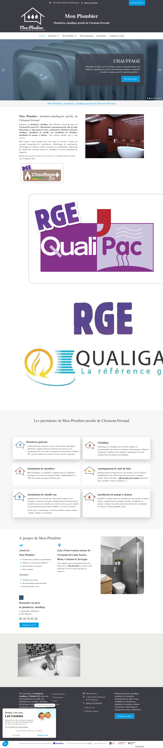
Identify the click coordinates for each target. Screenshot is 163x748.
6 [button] (157, 98)
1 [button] (147, 98)
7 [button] (159, 98)
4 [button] (153, 98)
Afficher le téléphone (91, 3)
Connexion (139, 746)
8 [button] (161, 98)
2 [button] (149, 98)
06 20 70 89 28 (28, 619)
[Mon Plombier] (33, 30)
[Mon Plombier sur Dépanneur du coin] (121, 743)
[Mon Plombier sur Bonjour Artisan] (112, 743)
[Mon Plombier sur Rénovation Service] (131, 743)
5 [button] (155, 98)
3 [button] (151, 98)
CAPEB (88, 743)
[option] (81, 69)
